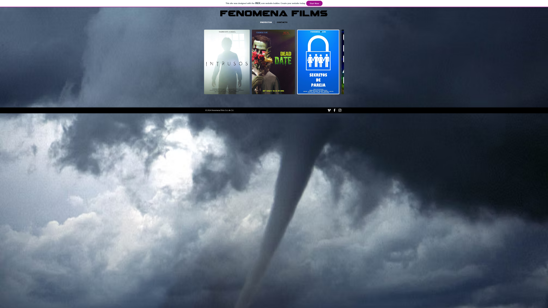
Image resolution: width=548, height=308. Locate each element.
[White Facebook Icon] (335, 110)
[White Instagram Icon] (340, 110)
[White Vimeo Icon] (329, 110)
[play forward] (340, 62)
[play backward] (207, 62)
